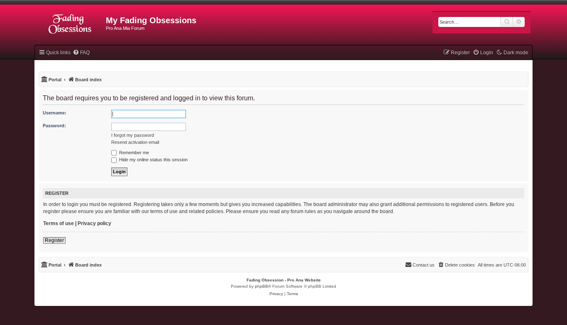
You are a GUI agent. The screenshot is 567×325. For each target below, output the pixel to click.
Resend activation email (135, 142)
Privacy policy (94, 223)
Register (54, 240)
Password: (54, 125)
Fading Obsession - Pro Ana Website (284, 280)
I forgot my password (132, 135)
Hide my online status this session (153, 159)
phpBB (261, 286)
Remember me (133, 152)
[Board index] (70, 23)
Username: (54, 112)
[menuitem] (81, 53)
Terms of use (58, 223)
